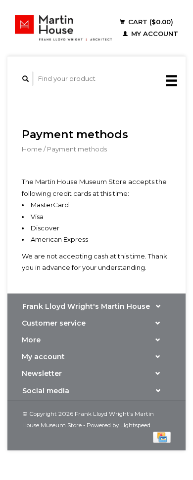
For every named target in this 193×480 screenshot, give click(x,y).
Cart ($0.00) (149, 22)
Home (32, 149)
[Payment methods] (162, 436)
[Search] (25, 79)
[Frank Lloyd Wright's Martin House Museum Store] (63, 28)
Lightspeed (135, 425)
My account (153, 33)
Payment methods (77, 149)
